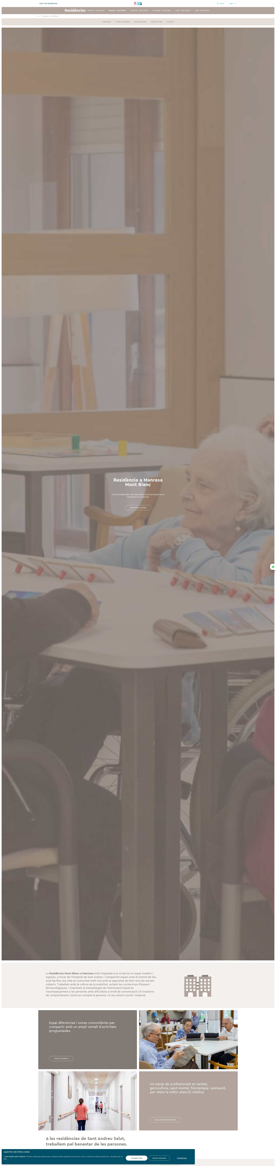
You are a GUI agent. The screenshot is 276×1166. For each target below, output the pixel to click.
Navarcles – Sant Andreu (139, 10)
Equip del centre (140, 22)
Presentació (106, 22)
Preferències (182, 1158)
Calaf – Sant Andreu (202, 10)
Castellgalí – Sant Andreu (162, 10)
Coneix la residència (122, 22)
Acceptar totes (136, 1158)
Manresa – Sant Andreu (96, 10)
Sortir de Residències (48, 3)
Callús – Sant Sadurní (183, 10)
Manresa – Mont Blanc (117, 10)
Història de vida (156, 22)
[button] (220, 3)
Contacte (170, 22)
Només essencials (159, 1158)
